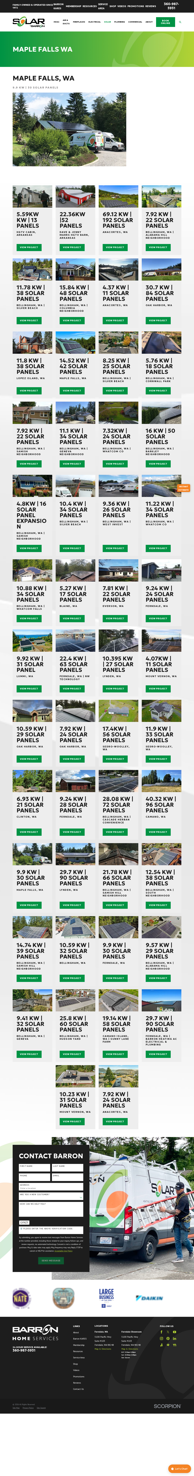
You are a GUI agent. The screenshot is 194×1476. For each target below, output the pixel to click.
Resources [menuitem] (90, 6)
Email (56, 1175)
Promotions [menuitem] (136, 6)
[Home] (29, 22)
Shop (75, 1363)
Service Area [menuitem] (103, 6)
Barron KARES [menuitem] (58, 6)
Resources (78, 1351)
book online (165, 22)
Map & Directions (103, 1348)
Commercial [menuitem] (135, 22)
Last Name (59, 1166)
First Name (26, 1166)
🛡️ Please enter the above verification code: (46, 1228)
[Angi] (161, 1345)
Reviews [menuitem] (150, 6)
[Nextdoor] (174, 1345)
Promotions (78, 1376)
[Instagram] (161, 1338)
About (76, 1332)
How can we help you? (33, 1204)
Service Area (79, 1357)
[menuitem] (16, 1408)
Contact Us (78, 1389)
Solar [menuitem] (107, 22)
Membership (79, 1345)
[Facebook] (161, 1332)
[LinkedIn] (174, 1338)
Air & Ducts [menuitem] (66, 22)
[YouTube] (174, 1332)
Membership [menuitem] (73, 6)
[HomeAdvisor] (168, 1345)
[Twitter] (168, 1332)
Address (25, 1185)
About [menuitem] (149, 22)
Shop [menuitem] (112, 6)
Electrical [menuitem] (94, 22)
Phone (23, 1175)
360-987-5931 (171, 6)
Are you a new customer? (35, 1194)
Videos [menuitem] (121, 6)
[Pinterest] (168, 1338)
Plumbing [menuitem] (119, 22)
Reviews (77, 1382)
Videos (76, 1370)
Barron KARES (80, 1338)
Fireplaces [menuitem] (79, 22)
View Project (29, 247)
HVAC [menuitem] (56, 22)
